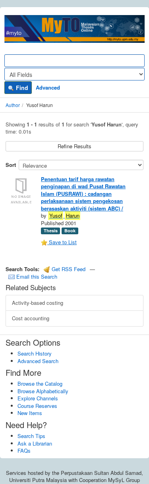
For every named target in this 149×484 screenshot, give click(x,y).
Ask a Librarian (34, 443)
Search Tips (31, 436)
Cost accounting (30, 318)
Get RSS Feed (67, 269)
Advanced (48, 87)
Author (13, 104)
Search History (34, 353)
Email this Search (36, 276)
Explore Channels (37, 398)
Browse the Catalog (39, 383)
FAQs (24, 450)
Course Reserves (37, 405)
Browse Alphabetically (42, 391)
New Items (29, 413)
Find (21, 88)
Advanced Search (37, 361)
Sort (11, 164)
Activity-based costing (37, 302)
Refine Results (74, 146)
